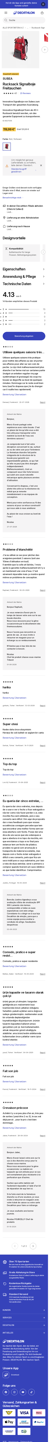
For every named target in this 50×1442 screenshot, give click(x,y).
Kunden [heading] (7, 1310)
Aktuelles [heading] (8, 1333)
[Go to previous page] (15, 1246)
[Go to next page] (33, 1246)
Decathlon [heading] (8, 1325)
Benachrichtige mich (12, 197)
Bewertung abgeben (24, 336)
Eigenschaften (14, 269)
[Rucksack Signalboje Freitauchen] (20, 49)
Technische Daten (17, 284)
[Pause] (43, 4)
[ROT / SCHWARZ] (7, 147)
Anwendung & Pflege (19, 276)
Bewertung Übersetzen (14, 394)
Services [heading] (7, 1317)
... (27, 28)
